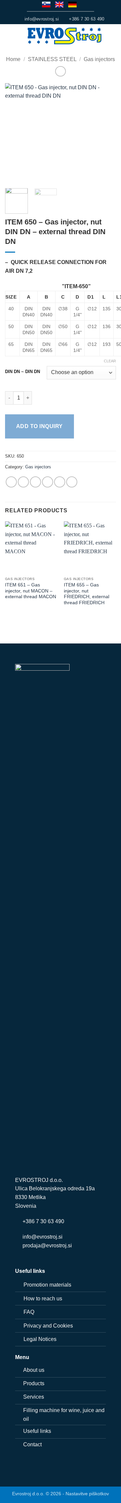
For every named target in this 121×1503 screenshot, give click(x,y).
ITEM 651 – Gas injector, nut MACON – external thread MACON (30, 590)
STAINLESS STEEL (52, 59)
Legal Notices (40, 1339)
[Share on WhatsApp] (11, 481)
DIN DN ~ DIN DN (22, 371)
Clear (110, 361)
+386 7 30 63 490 (43, 1221)
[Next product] (60, 71)
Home (13, 59)
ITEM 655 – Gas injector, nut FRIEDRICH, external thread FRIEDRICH (86, 593)
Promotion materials (47, 1285)
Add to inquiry (39, 426)
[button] (9, 36)
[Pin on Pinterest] (59, 481)
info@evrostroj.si (43, 1237)
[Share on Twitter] (35, 481)
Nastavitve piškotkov (87, 1493)
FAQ (29, 1312)
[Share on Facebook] (23, 481)
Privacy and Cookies (48, 1326)
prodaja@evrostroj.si (47, 1245)
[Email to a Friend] (47, 481)
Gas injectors (99, 59)
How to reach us (43, 1298)
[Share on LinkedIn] (71, 481)
